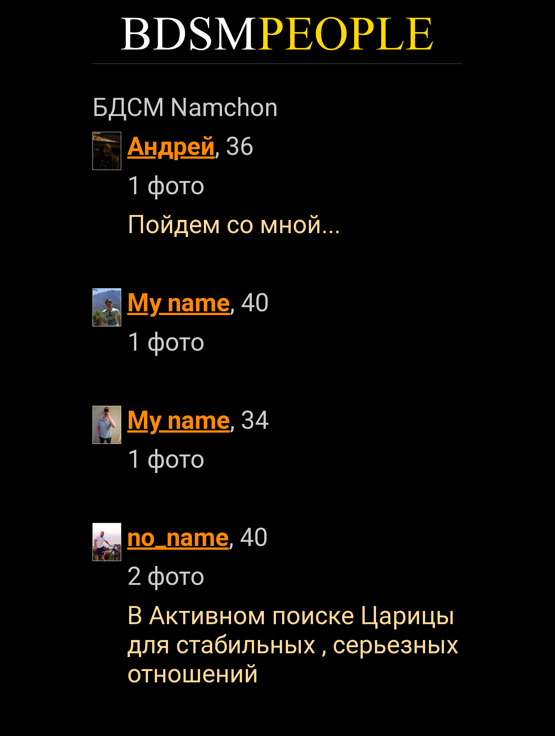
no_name (178, 537)
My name (178, 302)
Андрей (171, 146)
